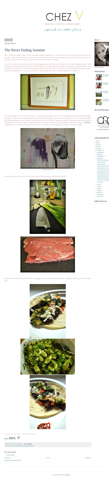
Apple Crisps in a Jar (102, 162)
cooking (13, 445)
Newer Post (7, 457)
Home (48, 457)
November (99, 152)
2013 (97, 146)
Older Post (88, 457)
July (98, 184)
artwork (9, 445)
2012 (97, 148)
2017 (97, 140)
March (98, 192)
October (99, 154)
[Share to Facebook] (29, 444)
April (98, 190)
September (100, 156)
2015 (97, 142)
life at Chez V (26, 445)
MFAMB (87, 122)
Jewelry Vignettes (101, 164)
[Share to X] (28, 444)
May (98, 188)
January (99, 196)
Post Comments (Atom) (16, 460)
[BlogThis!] (26, 444)
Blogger (68, 475)
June (98, 186)
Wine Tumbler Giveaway (102, 160)
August (99, 158)
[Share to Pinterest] (31, 444)
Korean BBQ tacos (20, 445)
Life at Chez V (100, 182)
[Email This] (24, 444)
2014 (97, 144)
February (99, 194)
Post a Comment (10, 455)
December (99, 150)
